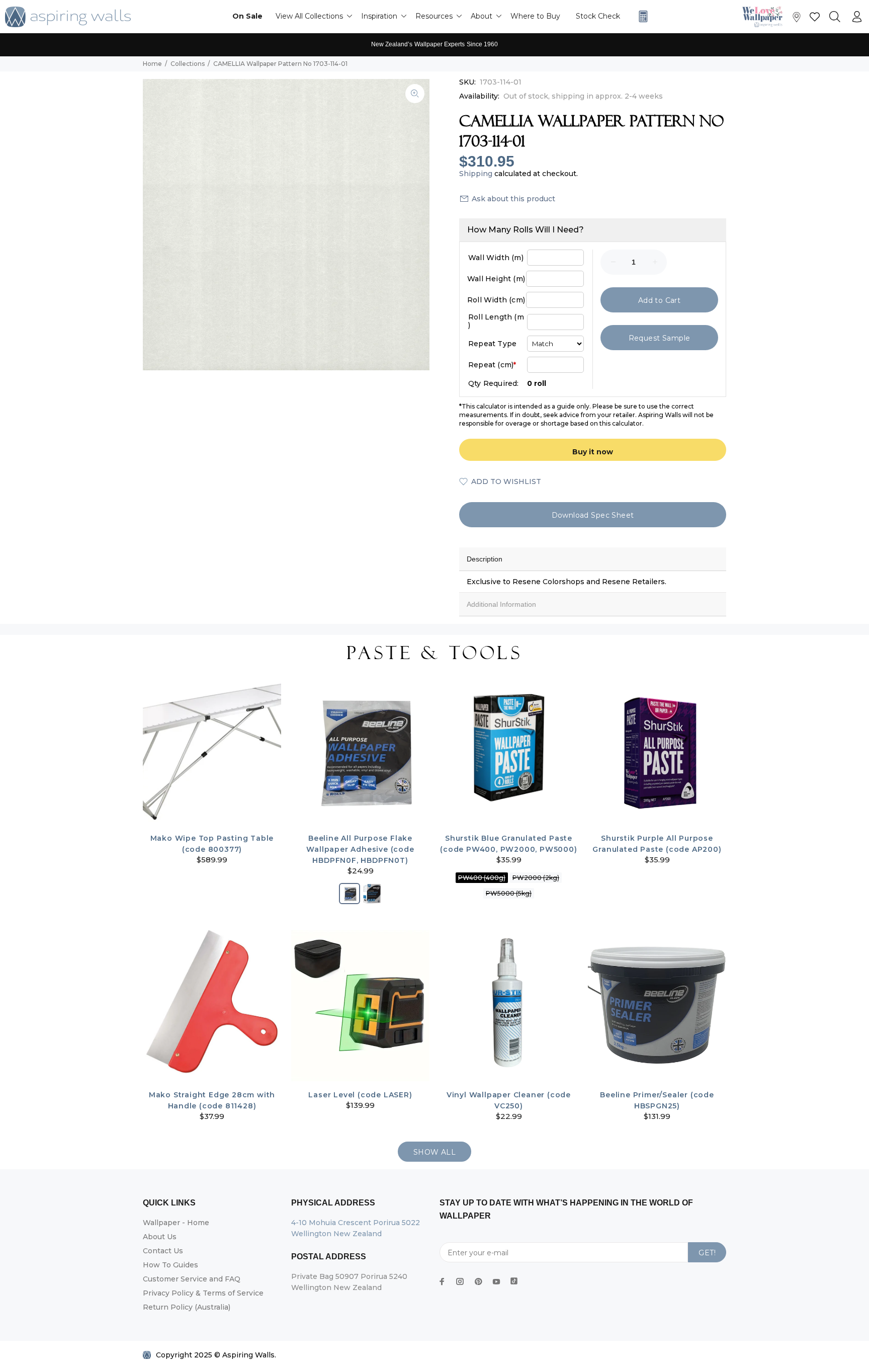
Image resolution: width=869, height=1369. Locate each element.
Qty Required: (493, 383)
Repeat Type (492, 344)
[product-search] (835, 17)
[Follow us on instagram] (460, 1281)
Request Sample (659, 338)
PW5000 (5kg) (509, 893)
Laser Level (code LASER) (360, 1094)
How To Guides (170, 1264)
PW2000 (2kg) (535, 877)
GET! (707, 1252)
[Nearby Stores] (797, 19)
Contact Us (163, 1250)
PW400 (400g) (481, 877)
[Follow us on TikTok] (514, 1279)
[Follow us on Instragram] (765, 16)
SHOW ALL (434, 1152)
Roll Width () (496, 300)
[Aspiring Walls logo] (68, 17)
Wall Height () (496, 279)
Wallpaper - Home (176, 1222)
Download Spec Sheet (593, 515)
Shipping (475, 173)
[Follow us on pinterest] (478, 1281)
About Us (160, 1236)
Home (152, 63)
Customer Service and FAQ (191, 1278)
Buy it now (592, 451)
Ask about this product (513, 198)
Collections (187, 63)
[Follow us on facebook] (442, 1281)
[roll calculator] (640, 16)
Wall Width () (496, 258)
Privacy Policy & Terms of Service (203, 1293)
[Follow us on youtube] (496, 1281)
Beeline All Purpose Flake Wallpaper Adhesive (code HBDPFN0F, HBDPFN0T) (360, 849)
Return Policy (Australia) (186, 1307)
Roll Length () (496, 321)
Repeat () (492, 365)
